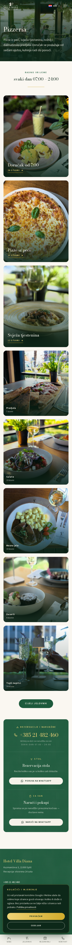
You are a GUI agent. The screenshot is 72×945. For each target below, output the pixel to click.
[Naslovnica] (10, 6)
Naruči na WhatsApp (38, 822)
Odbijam (36, 925)
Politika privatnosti (26, 907)
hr (55, 6)
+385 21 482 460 (39, 735)
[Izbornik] (65, 6)
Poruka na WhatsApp (38, 780)
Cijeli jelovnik (36, 703)
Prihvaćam (36, 916)
